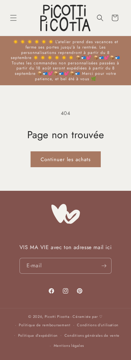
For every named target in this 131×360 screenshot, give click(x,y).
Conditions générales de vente (92, 335)
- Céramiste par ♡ (87, 316)
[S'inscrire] (103, 266)
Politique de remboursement (44, 325)
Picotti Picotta (57, 316)
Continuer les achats (66, 159)
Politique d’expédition (38, 335)
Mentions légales (69, 345)
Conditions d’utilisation (98, 325)
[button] (13, 17)
